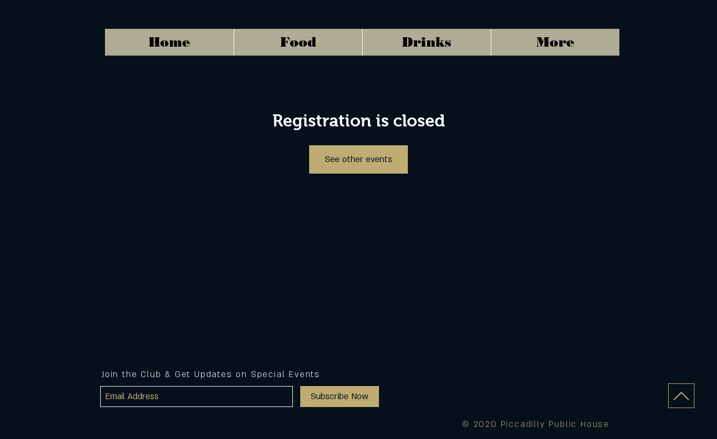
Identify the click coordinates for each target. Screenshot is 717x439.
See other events (358, 159)
